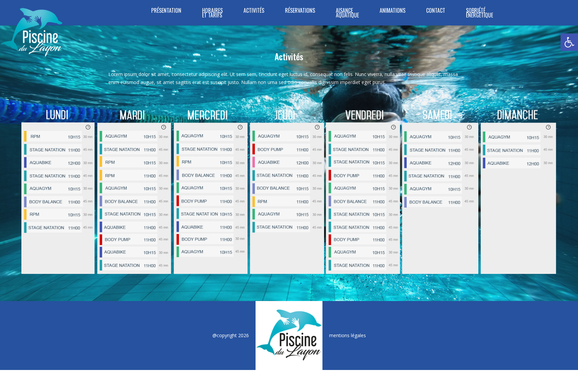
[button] (569, 42)
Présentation (166, 11)
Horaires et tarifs (212, 13)
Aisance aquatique (347, 13)
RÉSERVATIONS (300, 11)
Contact (435, 11)
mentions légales (347, 335)
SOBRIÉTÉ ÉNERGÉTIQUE (479, 13)
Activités (254, 11)
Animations (392, 11)
